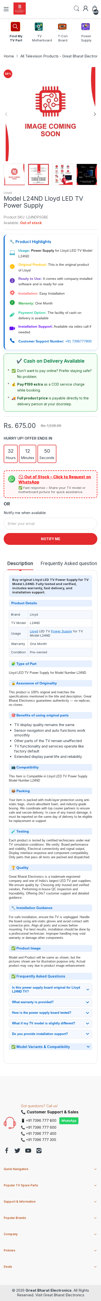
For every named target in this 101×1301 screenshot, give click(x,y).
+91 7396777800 (78, 341)
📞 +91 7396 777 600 (38, 1127)
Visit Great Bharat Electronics (59, 1295)
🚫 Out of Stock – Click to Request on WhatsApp (54, 479)
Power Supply (61, 631)
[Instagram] (39, 1151)
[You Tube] (28, 1151)
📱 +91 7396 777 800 (38, 1120)
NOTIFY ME (50, 539)
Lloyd (8, 193)
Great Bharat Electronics (48, 1290)
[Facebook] (7, 1151)
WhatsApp (68, 1121)
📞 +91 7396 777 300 (38, 1140)
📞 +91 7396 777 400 (38, 1133)
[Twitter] (17, 1151)
